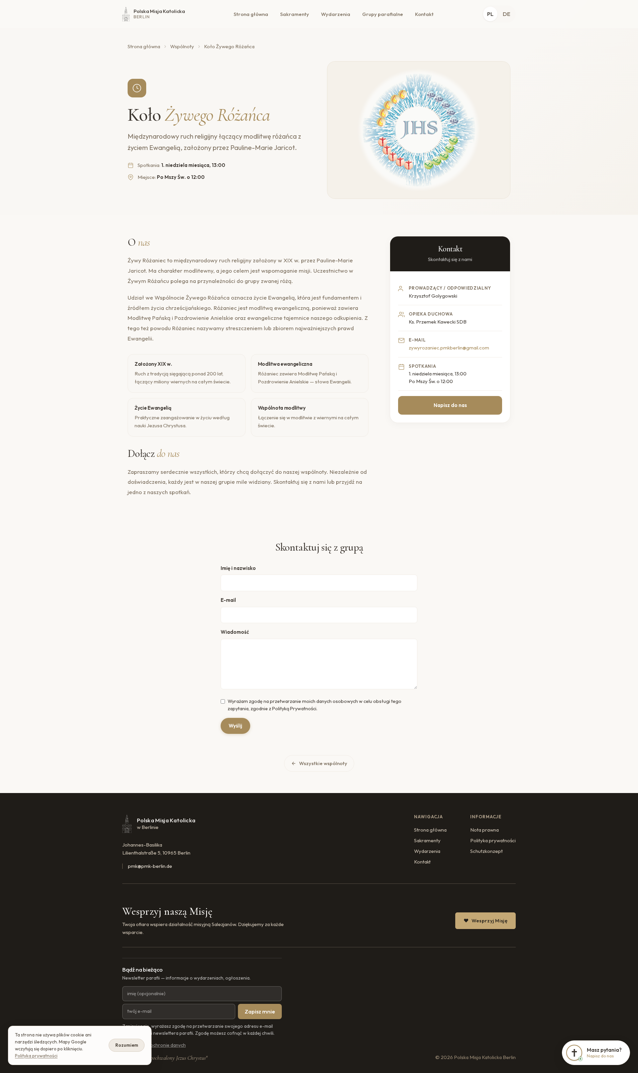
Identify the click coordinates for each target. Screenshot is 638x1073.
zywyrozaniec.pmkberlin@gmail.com (449, 347)
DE (506, 13)
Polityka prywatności (493, 840)
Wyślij (235, 726)
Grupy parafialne (382, 14)
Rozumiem (126, 1045)
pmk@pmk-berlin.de (150, 866)
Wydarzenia (335, 14)
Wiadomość (235, 632)
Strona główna (251, 14)
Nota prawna (484, 830)
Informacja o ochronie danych (154, 1045)
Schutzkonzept (486, 851)
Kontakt (424, 14)
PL (490, 13)
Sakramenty (294, 14)
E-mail (228, 600)
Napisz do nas (450, 405)
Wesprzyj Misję (489, 920)
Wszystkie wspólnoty (323, 763)
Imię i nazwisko (238, 568)
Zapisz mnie (260, 1011)
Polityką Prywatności (294, 709)
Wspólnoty (182, 46)
